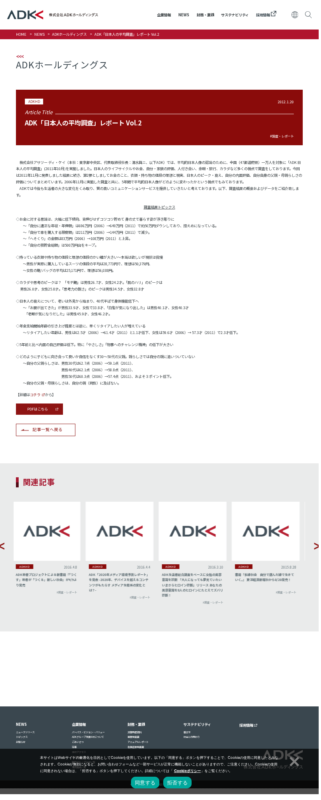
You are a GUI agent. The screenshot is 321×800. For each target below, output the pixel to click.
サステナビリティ (235, 14)
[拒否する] (293, 760)
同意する (145, 782)
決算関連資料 (134, 732)
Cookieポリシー (187, 771)
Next (317, 546)
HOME (21, 34)
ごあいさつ (78, 742)
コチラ (35, 394)
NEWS (183, 14)
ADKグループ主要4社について (88, 737)
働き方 (186, 732)
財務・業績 (205, 14)
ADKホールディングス (69, 34)
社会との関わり (191, 737)
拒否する (177, 782)
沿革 (74, 747)
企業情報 (164, 14)
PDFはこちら (37, 409)
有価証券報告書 (135, 747)
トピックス (22, 737)
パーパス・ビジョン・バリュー (88, 732)
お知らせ (20, 742)
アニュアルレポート (137, 742)
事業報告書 (133, 737)
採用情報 (263, 14)
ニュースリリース (25, 732)
